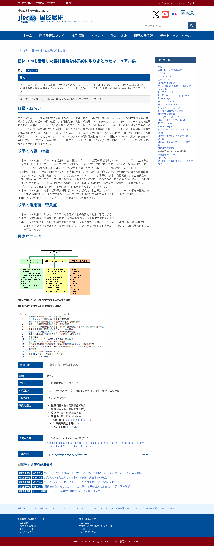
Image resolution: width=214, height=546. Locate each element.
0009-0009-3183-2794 (77, 420)
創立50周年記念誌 (166, 82)
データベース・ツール (175, 35)
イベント (97, 35)
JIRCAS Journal (165, 123)
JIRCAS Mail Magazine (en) (170, 110)
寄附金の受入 (152, 508)
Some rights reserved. (101, 541)
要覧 (160, 67)
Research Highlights (167, 126)
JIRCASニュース (165, 92)
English (191, 3)
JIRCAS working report (169, 104)
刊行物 (24, 50)
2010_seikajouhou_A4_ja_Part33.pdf (69, 454)
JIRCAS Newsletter (166, 101)
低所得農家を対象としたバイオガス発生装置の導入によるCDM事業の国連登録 (86, 486)
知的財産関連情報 (120, 508)
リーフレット (164, 73)
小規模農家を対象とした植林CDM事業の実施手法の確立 (75, 477)
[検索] (192, 25)
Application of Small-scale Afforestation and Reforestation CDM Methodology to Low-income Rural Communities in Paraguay (95, 444)
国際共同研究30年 (166, 148)
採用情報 (77, 35)
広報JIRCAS (163, 79)
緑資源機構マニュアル (169, 154)
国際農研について (51, 35)
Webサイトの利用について (42, 508)
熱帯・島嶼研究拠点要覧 (170, 70)
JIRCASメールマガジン (169, 107)
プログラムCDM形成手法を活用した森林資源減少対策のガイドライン (83, 482)
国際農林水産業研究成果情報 (48, 50)
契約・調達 (119, 35)
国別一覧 (162, 157)
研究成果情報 (143, 35)
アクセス (180, 3)
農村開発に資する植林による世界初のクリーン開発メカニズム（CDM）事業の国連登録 (93, 473)
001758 (71, 427)
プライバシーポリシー (98, 508)
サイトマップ (167, 508)
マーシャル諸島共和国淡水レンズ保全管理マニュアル (78, 491)
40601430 (80, 423)
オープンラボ (137, 508)
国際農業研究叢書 (166, 113)
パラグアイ (32, 70)
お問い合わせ (165, 3)
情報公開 (22, 508)
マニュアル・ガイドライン (171, 117)
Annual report (164, 76)
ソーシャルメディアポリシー (71, 508)
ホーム (27, 35)
